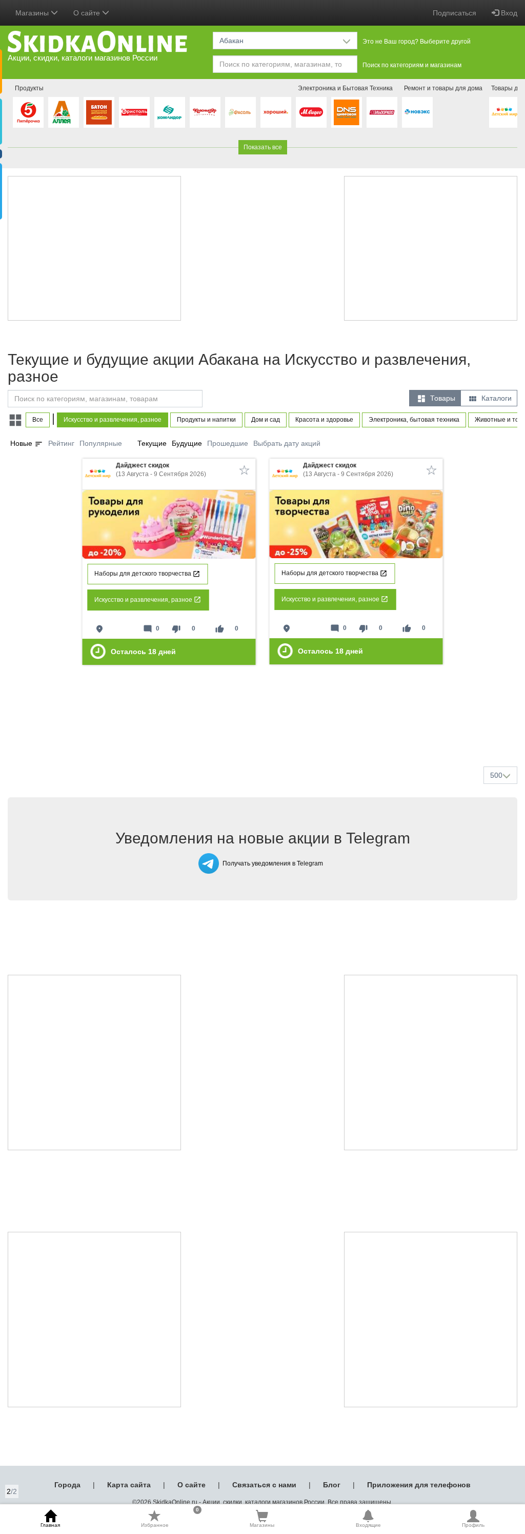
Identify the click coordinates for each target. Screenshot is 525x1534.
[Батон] (99, 112)
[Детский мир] (504, 112)
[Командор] (169, 112)
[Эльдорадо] (382, 112)
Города (67, 1485)
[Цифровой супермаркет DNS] (346, 112)
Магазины (262, 1525)
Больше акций (264, 734)
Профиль (473, 1525)
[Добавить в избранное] (244, 470)
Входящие (368, 1525)
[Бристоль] (134, 112)
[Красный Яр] (205, 112)
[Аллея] (63, 112)
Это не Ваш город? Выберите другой (416, 41)
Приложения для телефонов (419, 1485)
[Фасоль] (240, 112)
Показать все (263, 147)
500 (496, 775)
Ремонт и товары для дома (443, 88)
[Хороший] (275, 112)
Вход (508, 13)
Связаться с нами (264, 1485)
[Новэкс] (417, 112)
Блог (331, 1485)
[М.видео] (311, 112)
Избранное (170, 1518)
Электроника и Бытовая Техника (345, 88)
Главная (50, 1525)
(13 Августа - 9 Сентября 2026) (161, 470)
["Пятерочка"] (28, 112)
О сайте (191, 1485)
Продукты (29, 88)
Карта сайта (129, 1485)
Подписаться (454, 13)
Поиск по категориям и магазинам (411, 65)
